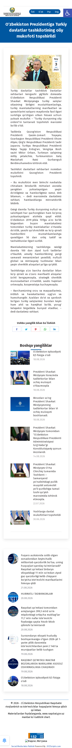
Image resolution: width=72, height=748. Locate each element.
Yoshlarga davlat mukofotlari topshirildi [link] (47, 513)
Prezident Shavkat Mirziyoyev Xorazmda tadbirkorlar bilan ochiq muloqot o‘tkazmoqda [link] (45, 378)
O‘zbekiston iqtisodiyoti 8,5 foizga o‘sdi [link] (47, 353)
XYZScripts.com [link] (54, 746)
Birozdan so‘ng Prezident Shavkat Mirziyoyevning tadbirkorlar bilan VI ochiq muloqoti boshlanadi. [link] (45, 406)
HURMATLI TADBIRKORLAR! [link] (37, 593)
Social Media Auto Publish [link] (22, 746)
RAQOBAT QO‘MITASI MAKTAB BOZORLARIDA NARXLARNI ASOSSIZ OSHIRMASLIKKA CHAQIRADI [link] (42, 664)
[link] (67, 13)
